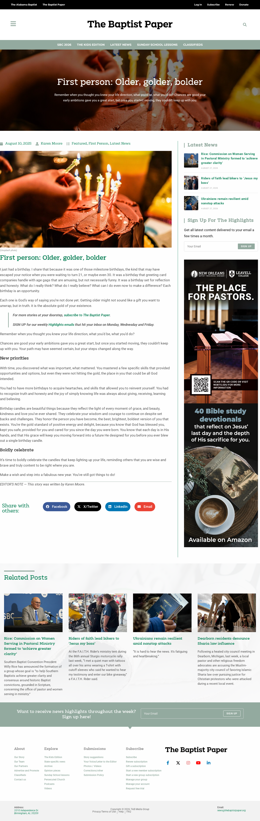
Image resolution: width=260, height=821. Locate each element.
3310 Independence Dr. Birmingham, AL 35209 (26, 812)
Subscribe (131, 757)
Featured (79, 143)
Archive (48, 766)
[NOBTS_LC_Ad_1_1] (221, 331)
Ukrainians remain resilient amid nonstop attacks (224, 201)
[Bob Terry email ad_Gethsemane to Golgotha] (221, 475)
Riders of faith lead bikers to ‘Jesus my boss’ (229, 181)
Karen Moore (51, 143)
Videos (48, 788)
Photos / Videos (92, 766)
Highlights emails (61, 325)
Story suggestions (93, 757)
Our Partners (21, 766)
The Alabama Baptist (24, 4)
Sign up (246, 246)
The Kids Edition (91, 44)
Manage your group (136, 779)
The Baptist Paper (54, 4)
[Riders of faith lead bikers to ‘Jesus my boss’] (191, 183)
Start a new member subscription (143, 770)
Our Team (19, 761)
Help (121, 811)
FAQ (129, 811)
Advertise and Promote (26, 770)
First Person (98, 143)
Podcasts (49, 784)
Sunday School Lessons (157, 44)
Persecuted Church (54, 779)
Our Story (19, 757)
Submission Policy (94, 775)
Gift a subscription (136, 766)
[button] (245, 24)
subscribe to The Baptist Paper (87, 315)
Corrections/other (93, 770)
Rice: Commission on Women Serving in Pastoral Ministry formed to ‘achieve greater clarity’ (229, 158)
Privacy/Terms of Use (104, 811)
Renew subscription (136, 761)
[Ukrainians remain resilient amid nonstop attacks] (191, 203)
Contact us (20, 779)
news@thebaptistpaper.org (231, 810)
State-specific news (54, 761)
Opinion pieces (52, 770)
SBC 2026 (64, 44)
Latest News (120, 44)
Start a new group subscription (142, 775)
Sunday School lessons (56, 775)
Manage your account (138, 784)
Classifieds (193, 44)
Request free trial (135, 788)
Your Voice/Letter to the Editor (100, 761)
